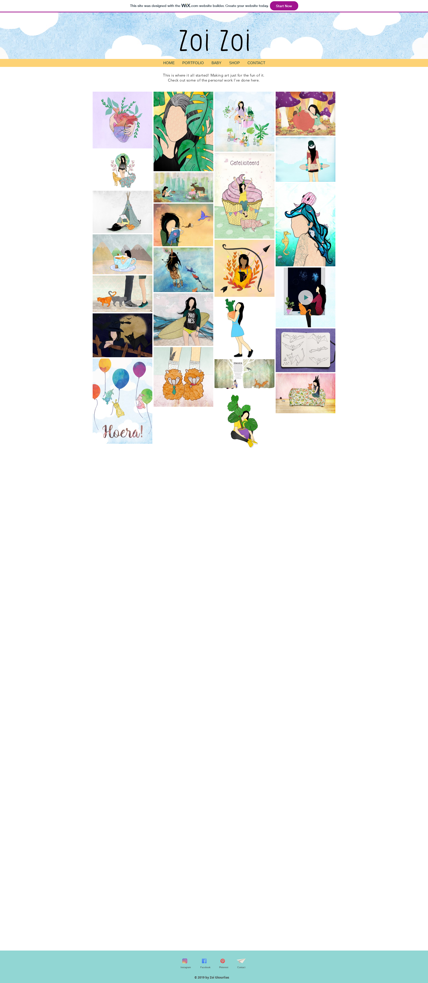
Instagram (186, 967)
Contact (241, 967)
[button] (193, 63)
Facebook (205, 967)
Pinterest (223, 967)
